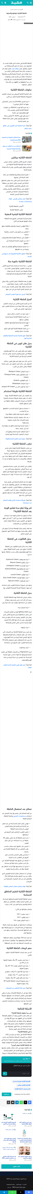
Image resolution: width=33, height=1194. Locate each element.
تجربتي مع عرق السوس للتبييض (15, 294)
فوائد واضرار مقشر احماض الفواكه (14, 886)
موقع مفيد (15, 69)
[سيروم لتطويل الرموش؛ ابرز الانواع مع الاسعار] (24, 1151)
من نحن (9, 1187)
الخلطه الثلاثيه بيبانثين (23, 1085)
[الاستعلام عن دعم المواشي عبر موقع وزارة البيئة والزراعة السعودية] (27, 148)
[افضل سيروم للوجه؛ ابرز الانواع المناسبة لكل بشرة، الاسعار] (8, 1133)
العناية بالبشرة (13, 9)
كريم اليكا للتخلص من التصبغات (15, 988)
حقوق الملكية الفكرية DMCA (19, 1187)
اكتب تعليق (16, 1166)
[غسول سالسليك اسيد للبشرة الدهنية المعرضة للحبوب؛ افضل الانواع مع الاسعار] (24, 1133)
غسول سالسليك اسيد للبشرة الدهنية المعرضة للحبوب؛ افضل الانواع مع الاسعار (24, 1140)
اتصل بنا (24, 1184)
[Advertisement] (16, 43)
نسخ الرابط (6, 1094)
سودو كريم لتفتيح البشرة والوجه (15, 439)
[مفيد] (16, 2)
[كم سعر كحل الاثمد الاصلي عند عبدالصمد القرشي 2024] (8, 1151)
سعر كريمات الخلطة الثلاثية (22, 1089)
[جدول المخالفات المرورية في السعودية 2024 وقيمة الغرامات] (27, 139)
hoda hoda (20, 17)
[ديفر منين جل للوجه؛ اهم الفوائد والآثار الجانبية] (24, 1117)
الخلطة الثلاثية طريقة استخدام (21, 1081)
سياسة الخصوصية (11, 1184)
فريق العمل (18, 1184)
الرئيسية (19, 9)
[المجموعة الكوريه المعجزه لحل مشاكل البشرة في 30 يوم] (8, 1117)
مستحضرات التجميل (19, 816)
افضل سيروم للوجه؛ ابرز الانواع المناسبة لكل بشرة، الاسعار (9, 1140)
